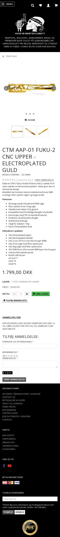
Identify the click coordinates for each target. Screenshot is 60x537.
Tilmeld (8, 512)
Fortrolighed (10, 413)
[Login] (48, 5)
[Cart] (56, 5)
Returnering (9, 410)
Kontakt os (8, 397)
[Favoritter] (40, 5)
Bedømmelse (9, 352)
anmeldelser (23, 180)
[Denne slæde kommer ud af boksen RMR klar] (30, 88)
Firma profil (9, 406)
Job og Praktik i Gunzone (16, 416)
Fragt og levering (12, 403)
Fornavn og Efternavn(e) (17, 341)
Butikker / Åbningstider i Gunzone (21, 394)
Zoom (31, 120)
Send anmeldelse (14, 379)
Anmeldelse (9, 358)
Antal (6, 293)
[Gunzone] (30, 21)
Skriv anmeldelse (44, 180)
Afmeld (20, 512)
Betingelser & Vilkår (13, 400)
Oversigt (7, 419)
